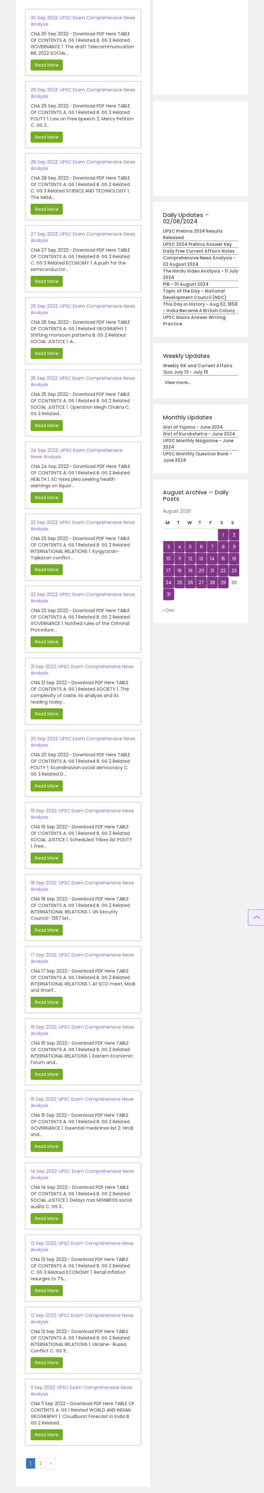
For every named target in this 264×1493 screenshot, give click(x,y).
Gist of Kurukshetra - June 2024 (199, 434)
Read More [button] (47, 65)
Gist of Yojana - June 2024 (193, 427)
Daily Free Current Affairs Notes (199, 251)
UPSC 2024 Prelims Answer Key (197, 244)
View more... (177, 382)
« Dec (169, 610)
